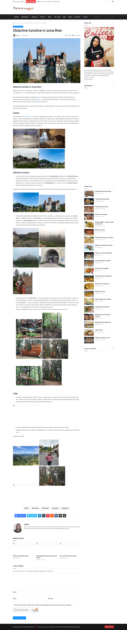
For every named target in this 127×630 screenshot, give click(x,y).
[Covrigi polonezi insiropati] (89, 201)
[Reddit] (52, 515)
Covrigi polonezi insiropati (102, 199)
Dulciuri (42, 17)
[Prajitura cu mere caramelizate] (89, 255)
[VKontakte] (56, 515)
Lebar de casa (99, 330)
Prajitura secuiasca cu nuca (102, 337)
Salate (49, 17)
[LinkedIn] (39, 515)
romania (46, 508)
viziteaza (65, 508)
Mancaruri (34, 17)
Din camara (57, 17)
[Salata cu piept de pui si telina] (89, 301)
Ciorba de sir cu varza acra (102, 283)
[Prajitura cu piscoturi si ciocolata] (89, 247)
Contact (85, 17)
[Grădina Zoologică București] (23, 548)
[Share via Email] (60, 515)
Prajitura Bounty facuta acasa (103, 191)
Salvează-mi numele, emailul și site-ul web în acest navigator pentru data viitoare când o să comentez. (43, 605)
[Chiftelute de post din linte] (89, 309)
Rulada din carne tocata (101, 206)
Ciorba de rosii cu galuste (102, 268)
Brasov (39, 99)
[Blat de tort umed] (89, 232)
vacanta (55, 508)
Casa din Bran (26, 116)
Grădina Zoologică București (20, 556)
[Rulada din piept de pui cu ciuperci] (89, 240)
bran (27, 508)
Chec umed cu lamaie (42, 1)
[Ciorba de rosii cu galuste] (89, 271)
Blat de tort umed (100, 230)
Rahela (17, 35)
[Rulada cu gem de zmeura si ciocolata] (89, 317)
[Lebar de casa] (89, 332)
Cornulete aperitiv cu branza (102, 260)
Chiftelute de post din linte (102, 307)
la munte (36, 508)
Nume (15, 592)
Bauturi (70, 17)
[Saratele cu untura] (89, 294)
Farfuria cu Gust (102, 72)
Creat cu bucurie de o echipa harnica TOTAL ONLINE (51, 627)
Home (16, 23)
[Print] (64, 515)
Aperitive (16, 17)
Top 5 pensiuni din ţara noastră (68, 556)
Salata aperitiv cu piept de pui (103, 322)
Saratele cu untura (100, 291)
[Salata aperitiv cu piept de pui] (89, 324)
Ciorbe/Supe (24, 17)
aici (42, 125)
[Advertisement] (99, 135)
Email (15, 598)
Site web (50, 598)
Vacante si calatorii (23, 23)
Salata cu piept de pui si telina (103, 299)
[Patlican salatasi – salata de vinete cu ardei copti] (89, 224)
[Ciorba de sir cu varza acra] (89, 286)
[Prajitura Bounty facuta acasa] (89, 194)
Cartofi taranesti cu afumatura (103, 276)
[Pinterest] (48, 515)
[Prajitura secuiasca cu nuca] (89, 340)
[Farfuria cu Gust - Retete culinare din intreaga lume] (24, 9)
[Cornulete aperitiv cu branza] (89, 263)
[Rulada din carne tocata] (89, 209)
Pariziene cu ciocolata (101, 214)
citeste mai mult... (89, 79)
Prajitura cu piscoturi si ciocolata (103, 245)
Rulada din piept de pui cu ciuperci (104, 237)
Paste (64, 17)
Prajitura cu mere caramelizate (103, 253)
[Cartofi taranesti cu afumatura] (89, 278)
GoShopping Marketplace (73, 627)
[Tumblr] (43, 515)
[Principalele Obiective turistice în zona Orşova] (46, 548)
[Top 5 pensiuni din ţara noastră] (70, 548)
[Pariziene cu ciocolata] (89, 217)
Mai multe (77, 17)
